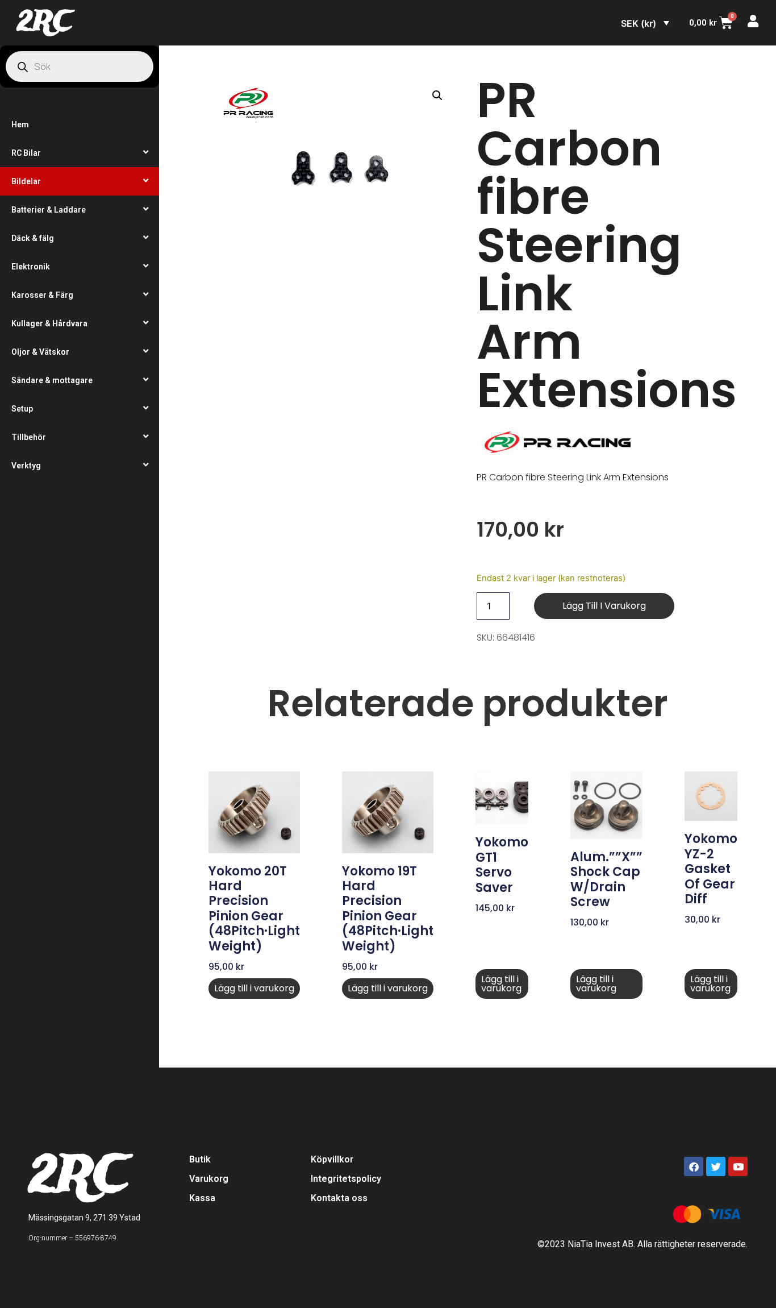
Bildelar (26, 181)
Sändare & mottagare (52, 380)
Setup (22, 408)
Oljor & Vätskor (40, 351)
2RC (44, 23)
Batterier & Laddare (48, 209)
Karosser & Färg (42, 295)
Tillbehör (28, 437)
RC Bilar (26, 152)
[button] (437, 95)
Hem (20, 124)
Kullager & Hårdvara (49, 323)
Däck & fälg (32, 238)
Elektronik (30, 266)
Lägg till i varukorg (604, 605)
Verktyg (26, 465)
